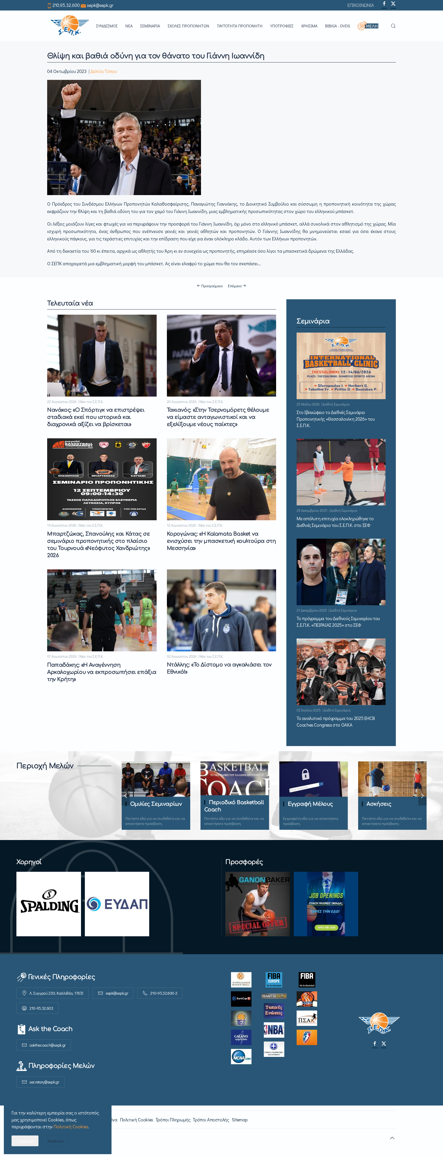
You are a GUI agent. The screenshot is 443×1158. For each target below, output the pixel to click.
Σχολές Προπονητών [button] (188, 25)
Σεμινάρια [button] (150, 25)
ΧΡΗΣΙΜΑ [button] (309, 25)
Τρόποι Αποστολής (211, 1120)
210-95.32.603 (41, 1008)
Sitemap (239, 1120)
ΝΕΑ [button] (129, 25)
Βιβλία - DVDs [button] (337, 25)
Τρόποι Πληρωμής (173, 1120)
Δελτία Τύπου (103, 71)
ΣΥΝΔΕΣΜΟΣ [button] (107, 25)
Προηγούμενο (212, 285)
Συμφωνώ (25, 1140)
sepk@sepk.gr (100, 5)
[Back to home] (69, 26)
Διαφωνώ (55, 1140)
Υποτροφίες (282, 25)
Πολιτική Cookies (136, 1120)
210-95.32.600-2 (163, 993)
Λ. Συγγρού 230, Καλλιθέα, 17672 (56, 993)
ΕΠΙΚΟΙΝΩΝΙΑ (360, 5)
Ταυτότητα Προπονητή (240, 25)
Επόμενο (235, 285)
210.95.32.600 (66, 5)
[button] (370, 26)
